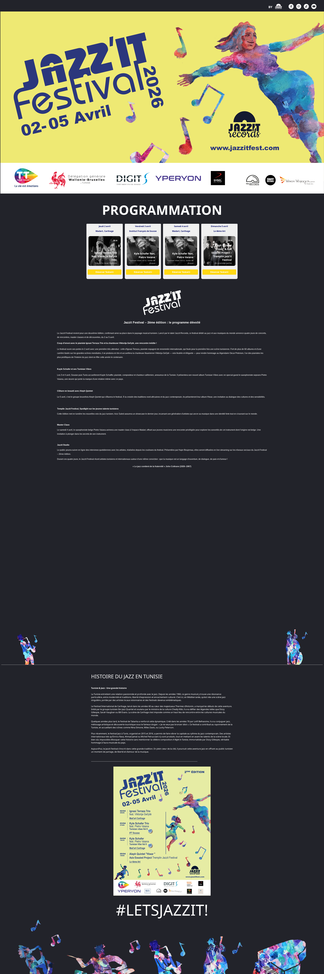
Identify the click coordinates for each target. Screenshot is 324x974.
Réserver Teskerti (104, 272)
